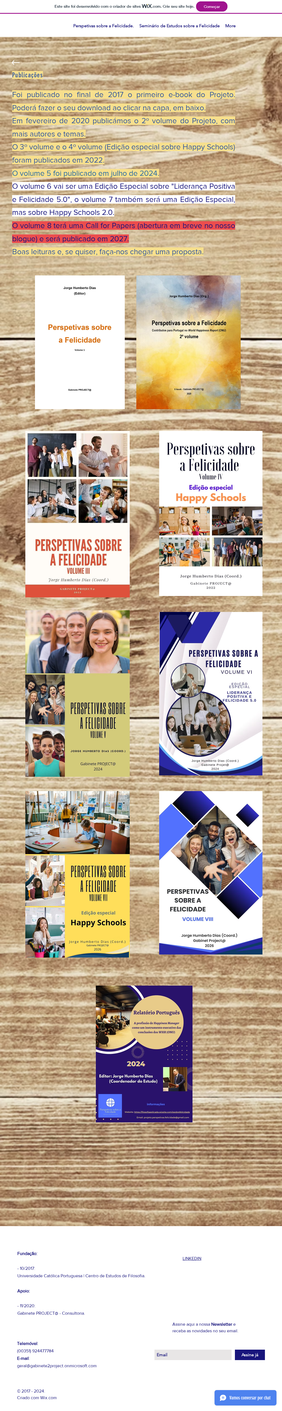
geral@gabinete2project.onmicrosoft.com (57, 1365)
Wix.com (48, 1397)
